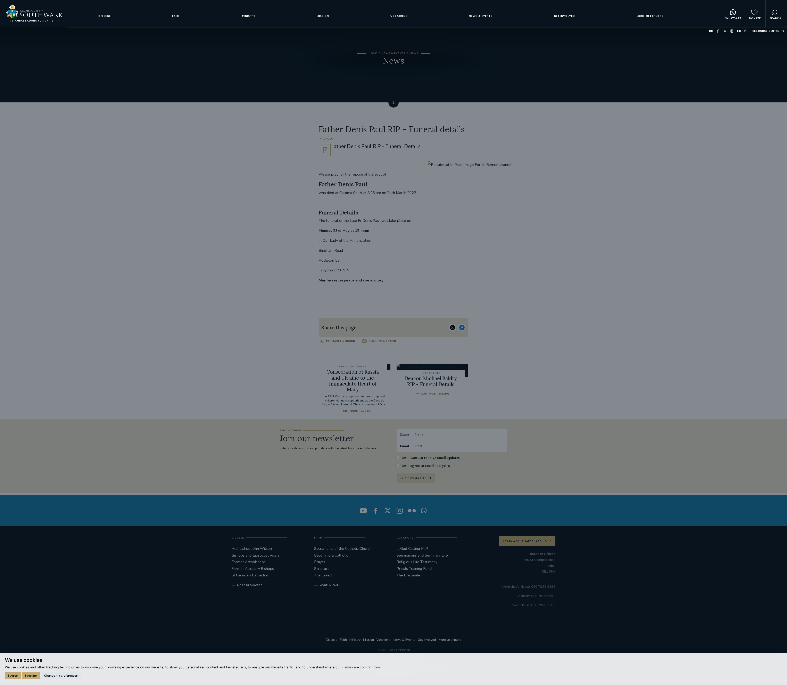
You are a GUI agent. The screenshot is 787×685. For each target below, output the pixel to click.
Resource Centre (765, 31)
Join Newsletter (413, 478)
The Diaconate (408, 575)
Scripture (322, 568)
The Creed (323, 575)
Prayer (319, 561)
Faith (176, 16)
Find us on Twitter (724, 31)
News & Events (480, 16)
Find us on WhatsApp (745, 31)
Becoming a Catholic (331, 555)
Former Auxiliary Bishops (253, 568)
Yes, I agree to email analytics (425, 466)
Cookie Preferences (399, 649)
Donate (755, 18)
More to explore (650, 16)
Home (372, 53)
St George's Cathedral (250, 575)
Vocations (398, 16)
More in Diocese (249, 585)
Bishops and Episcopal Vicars (256, 555)
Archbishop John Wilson (252, 548)
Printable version (340, 341)
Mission (323, 16)
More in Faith (330, 585)
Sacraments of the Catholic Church (342, 548)
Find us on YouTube (710, 31)
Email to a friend (382, 341)
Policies (381, 649)
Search (775, 18)
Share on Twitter (452, 327)
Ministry (248, 16)
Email (404, 446)
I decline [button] (31, 675)
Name (404, 434)
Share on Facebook (462, 327)
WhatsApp (733, 18)
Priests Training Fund (414, 568)
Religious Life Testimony (417, 561)
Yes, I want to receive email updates (430, 458)
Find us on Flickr (738, 31)
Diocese (104, 16)
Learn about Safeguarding (525, 541)
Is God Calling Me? (412, 548)
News (414, 53)
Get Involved (564, 16)
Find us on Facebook (717, 31)
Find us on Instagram (731, 31)
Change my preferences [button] (61, 675)
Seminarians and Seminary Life (422, 555)
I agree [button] (13, 675)
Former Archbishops (248, 561)
